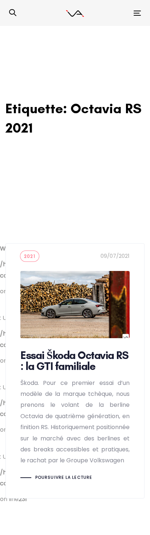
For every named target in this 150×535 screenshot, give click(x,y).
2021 (29, 256)
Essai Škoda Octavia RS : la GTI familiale (75, 371)
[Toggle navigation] (119, 13)
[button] (12, 13)
